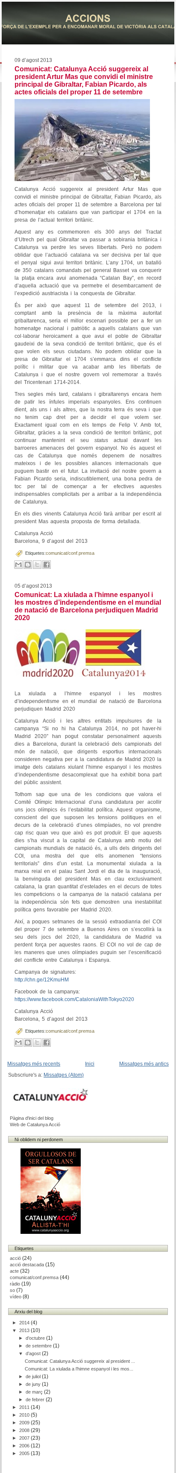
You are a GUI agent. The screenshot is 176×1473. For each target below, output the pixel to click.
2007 (25, 1438)
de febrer (36, 1399)
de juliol (34, 1376)
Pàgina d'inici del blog (31, 1118)
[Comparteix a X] (37, 564)
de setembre (39, 1345)
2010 (25, 1414)
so (12, 1290)
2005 (25, 1453)
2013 (25, 1330)
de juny (34, 1384)
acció (15, 1258)
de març (35, 1391)
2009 (25, 1422)
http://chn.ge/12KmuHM (42, 980)
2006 (25, 1445)
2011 (25, 1407)
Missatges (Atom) (64, 1075)
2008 (25, 1430)
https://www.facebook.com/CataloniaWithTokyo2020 (74, 999)
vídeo (15, 1296)
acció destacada (27, 1264)
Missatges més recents (33, 1064)
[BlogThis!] (27, 564)
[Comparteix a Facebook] (46, 564)
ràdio (15, 1283)
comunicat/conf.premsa (70, 553)
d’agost (34, 1353)
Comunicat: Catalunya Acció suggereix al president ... (80, 1361)
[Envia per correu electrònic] (18, 564)
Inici (89, 1064)
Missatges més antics (144, 1064)
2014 (25, 1322)
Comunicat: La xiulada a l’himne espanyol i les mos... (79, 1368)
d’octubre (36, 1338)
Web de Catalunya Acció (35, 1124)
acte (14, 1271)
